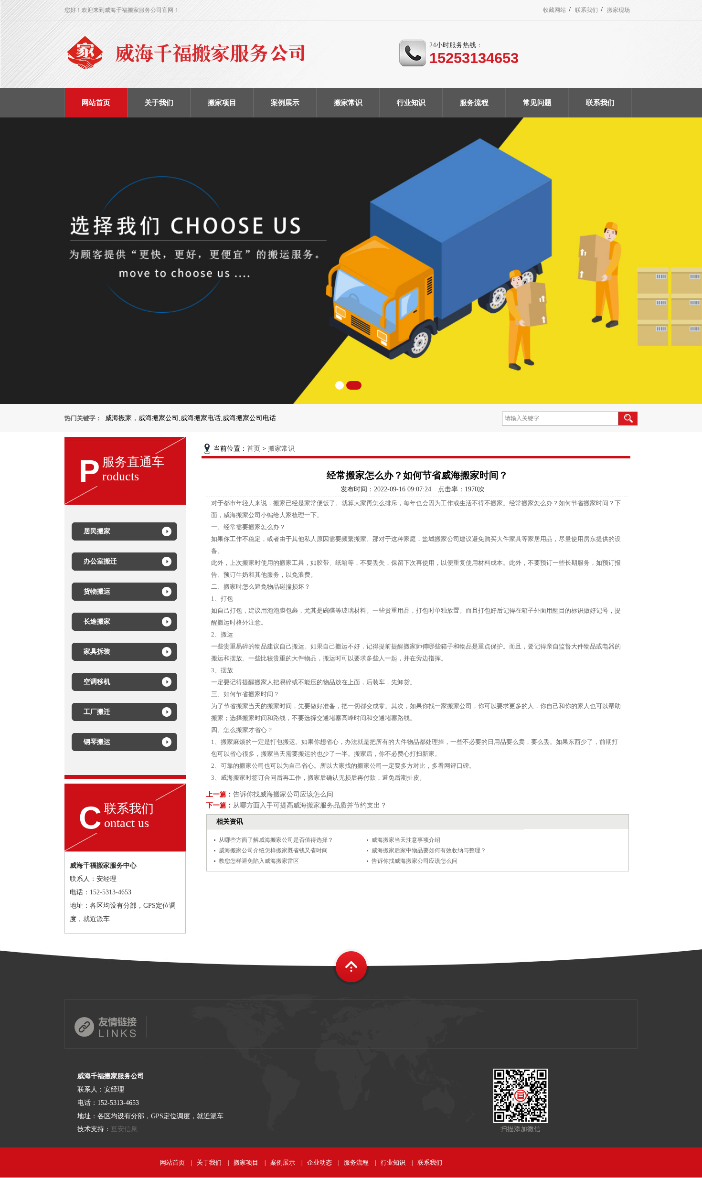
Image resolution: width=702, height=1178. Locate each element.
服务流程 (356, 1162)
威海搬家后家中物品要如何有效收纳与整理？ (429, 850)
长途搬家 (97, 621)
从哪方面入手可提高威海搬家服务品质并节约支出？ (310, 805)
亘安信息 (124, 1129)
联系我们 (586, 10)
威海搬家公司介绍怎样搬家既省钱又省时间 (273, 850)
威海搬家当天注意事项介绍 (406, 840)
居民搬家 (97, 531)
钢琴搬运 (97, 741)
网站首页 (172, 1162)
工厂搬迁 (97, 711)
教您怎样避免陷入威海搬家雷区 (259, 861)
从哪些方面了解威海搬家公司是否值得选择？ (276, 840)
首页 (253, 448)
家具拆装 (97, 651)
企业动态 (319, 1162)
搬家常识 (281, 448)
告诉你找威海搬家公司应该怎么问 (283, 794)
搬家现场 (618, 10)
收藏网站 (554, 10)
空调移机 (97, 681)
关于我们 (209, 1162)
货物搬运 (97, 591)
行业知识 (393, 1162)
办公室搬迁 (100, 561)
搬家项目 (246, 1162)
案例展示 (282, 1162)
